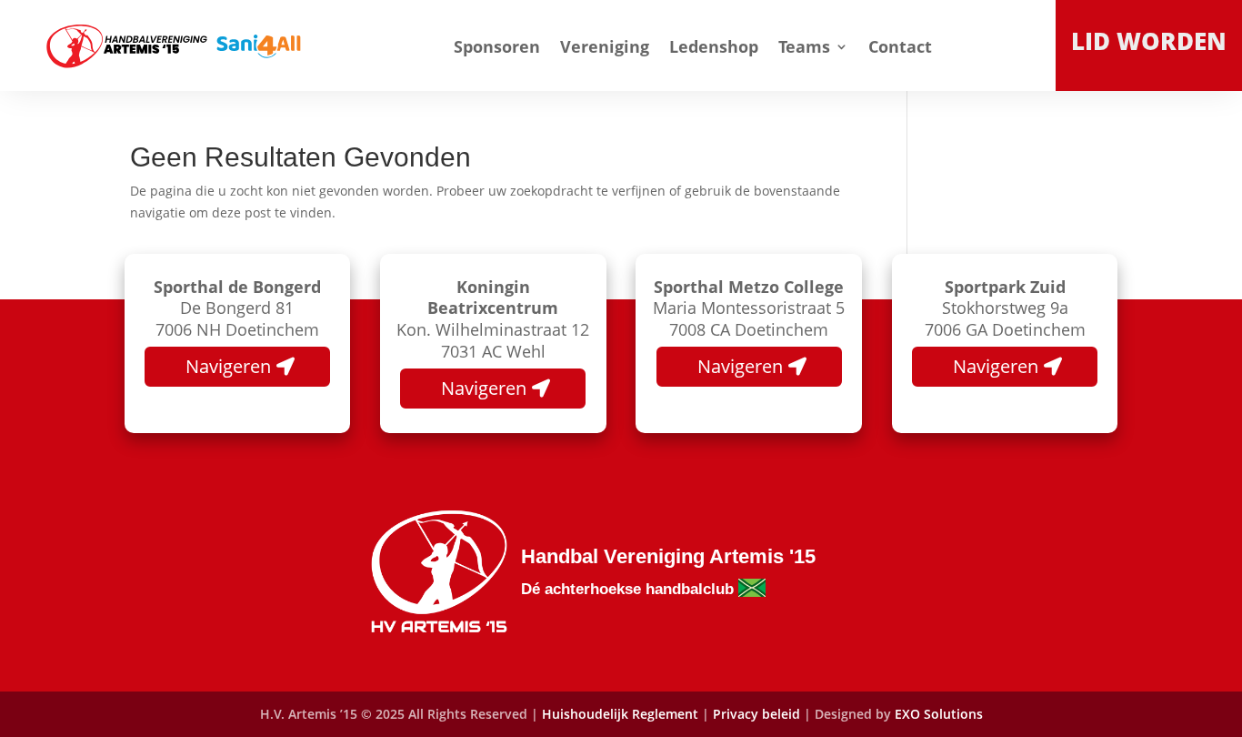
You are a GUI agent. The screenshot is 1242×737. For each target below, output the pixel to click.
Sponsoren (497, 46)
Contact (900, 46)
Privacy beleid (758, 713)
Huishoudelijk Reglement (620, 713)
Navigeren (228, 366)
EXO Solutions (939, 713)
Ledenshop (713, 46)
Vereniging (604, 46)
